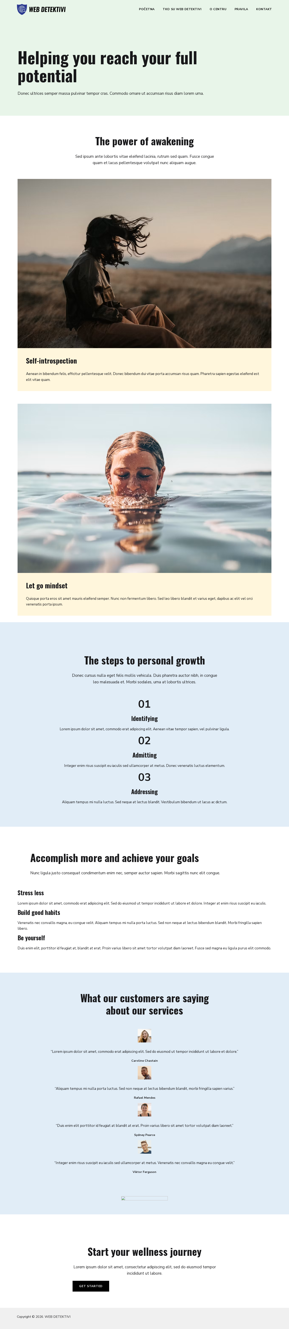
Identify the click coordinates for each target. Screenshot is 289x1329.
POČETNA (147, 9)
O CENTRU (218, 9)
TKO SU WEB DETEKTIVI (182, 9)
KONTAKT (264, 9)
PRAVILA (241, 9)
